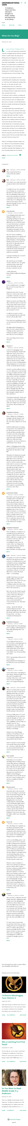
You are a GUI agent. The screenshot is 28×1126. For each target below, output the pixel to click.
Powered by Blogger (14, 1119)
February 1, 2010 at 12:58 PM (15, 494)
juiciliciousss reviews (12, 493)
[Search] (21, 3)
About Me (11, 25)
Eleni (8, 169)
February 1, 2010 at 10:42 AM (15, 347)
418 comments (11, 1015)
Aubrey (8, 281)
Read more (23, 1015)
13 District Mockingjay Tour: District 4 (12, 996)
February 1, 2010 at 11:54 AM (15, 414)
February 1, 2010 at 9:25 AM (15, 213)
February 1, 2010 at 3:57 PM (15, 639)
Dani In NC (9, 822)
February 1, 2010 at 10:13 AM (15, 283)
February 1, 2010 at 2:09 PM (18, 555)
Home (3, 25)
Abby (8, 687)
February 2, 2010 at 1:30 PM (15, 789)
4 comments (10, 1110)
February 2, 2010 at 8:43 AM (15, 757)
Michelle (9, 893)
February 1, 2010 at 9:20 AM (17, 169)
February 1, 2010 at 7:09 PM (15, 670)
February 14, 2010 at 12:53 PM (16, 895)
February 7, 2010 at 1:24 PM (15, 823)
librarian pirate (11, 787)
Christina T (10, 346)
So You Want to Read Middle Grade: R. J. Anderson (11, 1091)
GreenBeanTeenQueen (10, 3)
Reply (8, 176)
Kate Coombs (10, 756)
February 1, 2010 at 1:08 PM (15, 529)
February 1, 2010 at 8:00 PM (17, 687)
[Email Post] (20, 155)
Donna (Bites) (10, 668)
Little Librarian (11, 211)
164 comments (11, 1061)
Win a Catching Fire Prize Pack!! (13, 1043)
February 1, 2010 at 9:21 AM (17, 180)
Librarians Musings (12, 155)
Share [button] (3, 158)
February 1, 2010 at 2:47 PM (15, 623)
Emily (8, 555)
